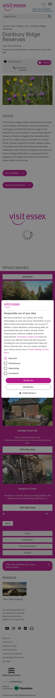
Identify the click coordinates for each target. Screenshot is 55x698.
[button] (27, 393)
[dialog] (27, 349)
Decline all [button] (28, 387)
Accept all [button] (28, 380)
